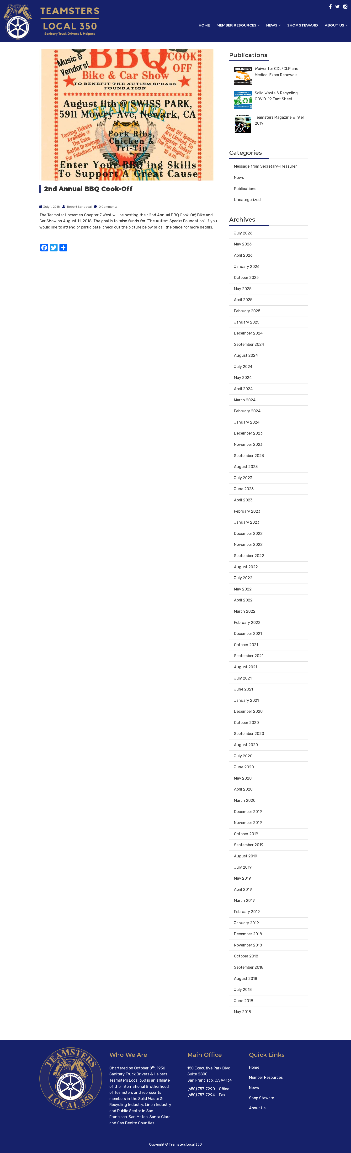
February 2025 (247, 311)
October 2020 (246, 722)
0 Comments (107, 206)
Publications (245, 188)
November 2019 (248, 822)
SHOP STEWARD (302, 25)
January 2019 (246, 923)
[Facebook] (330, 7)
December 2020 (248, 711)
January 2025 (246, 322)
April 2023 (243, 500)
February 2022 (247, 622)
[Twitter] (337, 7)
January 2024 (247, 422)
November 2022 (248, 544)
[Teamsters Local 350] (44, 29)
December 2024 (248, 333)
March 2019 (244, 900)
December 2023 (248, 433)
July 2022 (243, 578)
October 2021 (246, 645)
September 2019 (248, 845)
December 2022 (248, 533)
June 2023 (244, 489)
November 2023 (248, 444)
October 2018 (246, 956)
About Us (257, 1108)
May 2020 (243, 778)
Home (204, 25)
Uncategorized (247, 199)
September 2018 (248, 967)
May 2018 (242, 1012)
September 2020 (249, 733)
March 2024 (244, 400)
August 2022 (246, 567)
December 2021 (248, 633)
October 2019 (246, 834)
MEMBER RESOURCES (236, 25)
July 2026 (243, 233)
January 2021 (246, 700)
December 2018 (248, 934)
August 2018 (245, 978)
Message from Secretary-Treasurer (265, 166)
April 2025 (243, 300)
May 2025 (242, 289)
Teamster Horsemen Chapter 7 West (79, 215)
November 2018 (248, 945)
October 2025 (246, 277)
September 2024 (249, 344)
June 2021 (243, 689)
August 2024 (246, 355)
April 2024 (243, 389)
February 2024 (247, 411)
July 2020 (243, 756)
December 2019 (248, 811)
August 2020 (246, 745)
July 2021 (243, 678)
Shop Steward (261, 1098)
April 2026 (243, 255)
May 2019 (242, 878)
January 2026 (247, 266)
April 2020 (243, 789)
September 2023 (249, 455)
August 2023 (246, 466)
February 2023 (247, 511)
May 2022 (243, 589)
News (239, 177)
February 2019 (247, 911)
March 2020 (244, 800)
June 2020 (244, 767)
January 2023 (246, 522)
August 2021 (245, 667)
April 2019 (243, 889)
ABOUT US (334, 25)
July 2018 (243, 989)
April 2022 (243, 600)
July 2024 (243, 366)
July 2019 (243, 867)
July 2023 (243, 478)
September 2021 (248, 656)
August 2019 (245, 856)
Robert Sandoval (79, 206)
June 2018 (243, 1001)
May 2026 (243, 244)
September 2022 (249, 555)
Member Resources (266, 1077)
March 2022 (244, 611)
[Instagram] (345, 7)
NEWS (271, 25)
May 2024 (243, 377)
